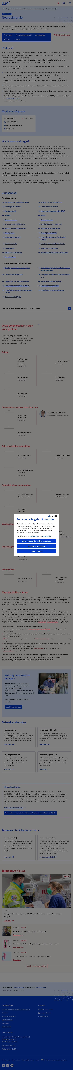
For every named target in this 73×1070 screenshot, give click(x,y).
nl (56, 516)
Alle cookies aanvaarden (36, 546)
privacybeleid (46, 536)
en (49, 516)
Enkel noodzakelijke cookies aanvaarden (36, 541)
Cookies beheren (36, 551)
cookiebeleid (34, 536)
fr (52, 516)
